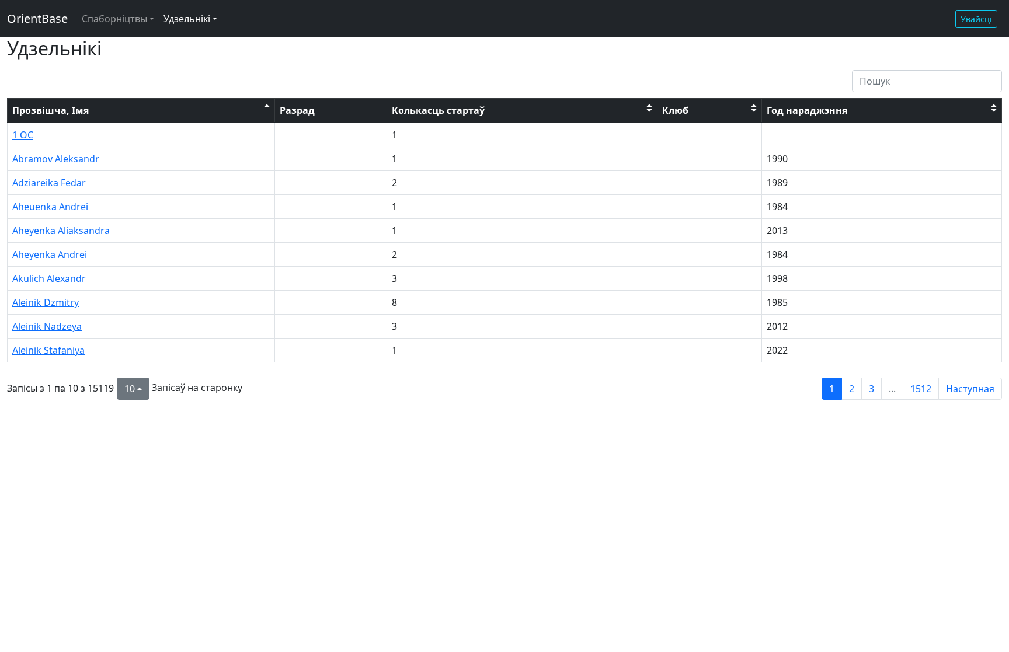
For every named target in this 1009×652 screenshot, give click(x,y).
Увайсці (976, 19)
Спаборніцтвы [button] (114, 18)
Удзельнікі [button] (186, 18)
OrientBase (37, 18)
